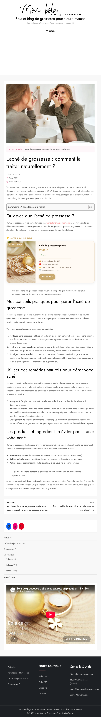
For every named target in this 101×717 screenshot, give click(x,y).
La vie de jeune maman (14, 543)
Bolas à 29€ (11, 570)
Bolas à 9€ (11, 559)
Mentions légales (26, 709)
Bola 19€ (43, 676)
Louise (17, 174)
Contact (42, 693)
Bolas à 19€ (11, 565)
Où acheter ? (10, 549)
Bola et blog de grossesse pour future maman (51, 18)
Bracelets (43, 687)
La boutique (9, 554)
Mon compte (9, 577)
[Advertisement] (50, 54)
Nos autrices (76, 709)
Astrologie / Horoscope (18, 672)
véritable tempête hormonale (58, 222)
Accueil (11, 149)
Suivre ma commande (80, 694)
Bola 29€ (43, 682)
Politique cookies (61, 709)
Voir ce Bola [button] (47, 276)
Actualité (19, 149)
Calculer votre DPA (43, 709)
